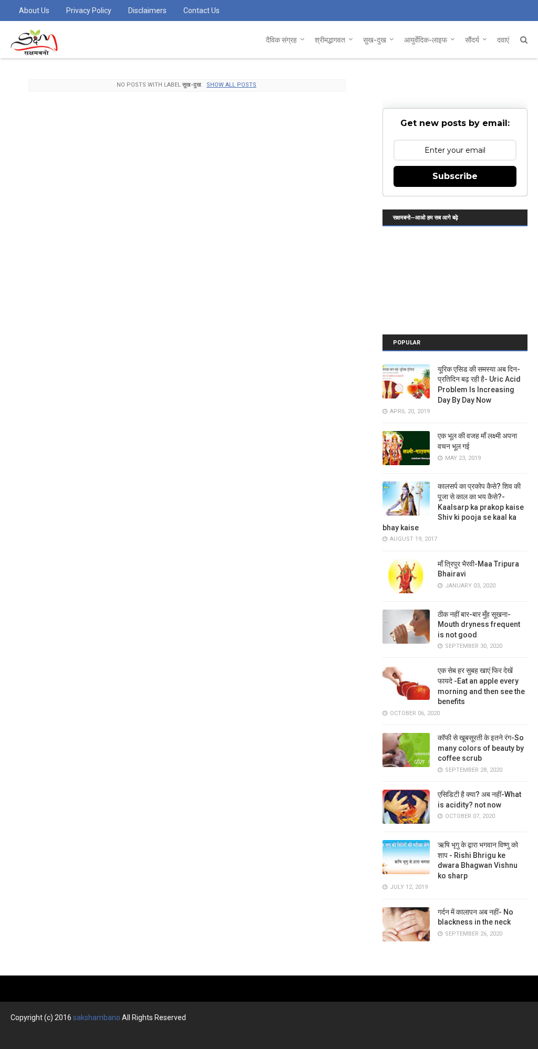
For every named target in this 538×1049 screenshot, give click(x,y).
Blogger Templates (167, 1037)
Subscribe (455, 176)
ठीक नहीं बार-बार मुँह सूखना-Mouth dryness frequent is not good (479, 624)
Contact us (201, 10)
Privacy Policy (88, 10)
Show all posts (231, 84)
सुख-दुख (374, 40)
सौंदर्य (472, 40)
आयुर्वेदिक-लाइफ (425, 40)
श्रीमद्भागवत (330, 40)
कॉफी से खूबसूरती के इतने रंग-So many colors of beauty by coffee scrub (481, 747)
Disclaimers (147, 10)
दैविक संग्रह (281, 40)
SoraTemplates (67, 1037)
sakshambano (96, 1017)
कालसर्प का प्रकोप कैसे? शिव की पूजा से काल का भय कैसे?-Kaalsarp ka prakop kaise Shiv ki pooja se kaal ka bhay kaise (453, 506)
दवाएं (503, 40)
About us (34, 10)
